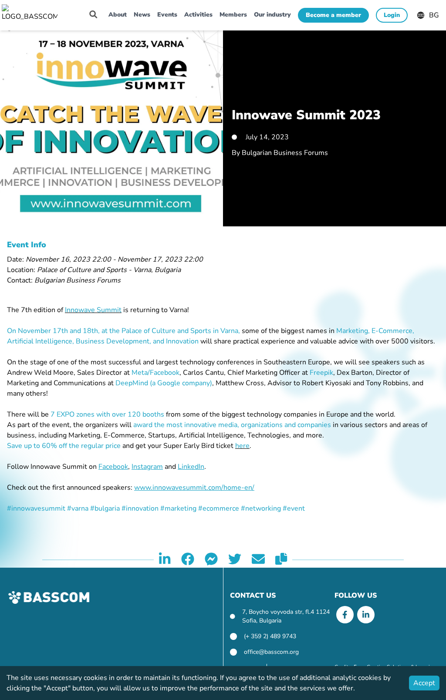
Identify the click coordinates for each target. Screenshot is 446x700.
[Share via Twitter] (234, 560)
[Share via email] (258, 560)
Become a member (333, 15)
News (142, 14)
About (117, 14)
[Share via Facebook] (187, 560)
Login (392, 15)
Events (167, 14)
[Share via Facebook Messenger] (211, 560)
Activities (198, 14)
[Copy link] (281, 560)
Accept (424, 683)
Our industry (272, 14)
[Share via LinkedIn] (164, 560)
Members (233, 14)
